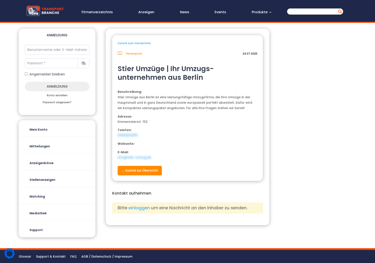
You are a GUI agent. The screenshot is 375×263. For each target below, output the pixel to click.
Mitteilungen (40, 146)
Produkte (260, 13)
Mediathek (38, 213)
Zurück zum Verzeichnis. (134, 43)
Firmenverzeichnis (97, 13)
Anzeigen (146, 13)
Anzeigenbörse (42, 163)
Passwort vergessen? (57, 102)
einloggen (139, 208)
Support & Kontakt (51, 257)
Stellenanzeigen (42, 180)
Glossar (25, 257)
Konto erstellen (57, 95)
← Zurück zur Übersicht (140, 170)
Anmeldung (57, 86)
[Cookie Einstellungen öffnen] (9, 257)
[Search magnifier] (340, 11)
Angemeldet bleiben (47, 74)
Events (220, 13)
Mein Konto (39, 129)
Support (36, 230)
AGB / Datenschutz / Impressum (106, 257)
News (184, 13)
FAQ (73, 257)
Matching (37, 196)
